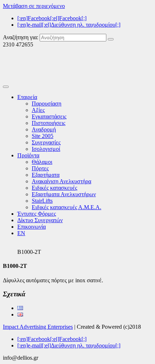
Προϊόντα (28, 155)
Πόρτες (40, 168)
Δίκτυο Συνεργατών (40, 220)
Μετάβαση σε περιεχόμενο (34, 6)
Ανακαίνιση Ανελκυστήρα (61, 181)
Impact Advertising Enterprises (38, 327)
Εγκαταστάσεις (49, 116)
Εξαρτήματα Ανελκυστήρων (64, 194)
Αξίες (38, 110)
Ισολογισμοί (46, 149)
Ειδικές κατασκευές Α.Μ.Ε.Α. (66, 207)
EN (21, 233)
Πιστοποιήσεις (48, 123)
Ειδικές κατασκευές (54, 188)
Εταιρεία (27, 97)
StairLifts (42, 201)
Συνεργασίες (46, 142)
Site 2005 (42, 136)
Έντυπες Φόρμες (36, 214)
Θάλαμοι (42, 162)
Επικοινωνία (31, 227)
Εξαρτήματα (45, 175)
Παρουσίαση (46, 103)
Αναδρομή (44, 129)
